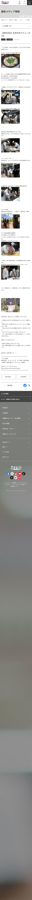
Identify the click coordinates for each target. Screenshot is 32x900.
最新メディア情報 (13, 20)
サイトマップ (7, 482)
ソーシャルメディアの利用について (20, 484)
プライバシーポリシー (22, 482)
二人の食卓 (27, 20)
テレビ (20, 20)
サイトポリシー (8, 484)
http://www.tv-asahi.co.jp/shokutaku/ (10, 368)
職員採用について (14, 486)
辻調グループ (4, 20)
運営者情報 (14, 482)
